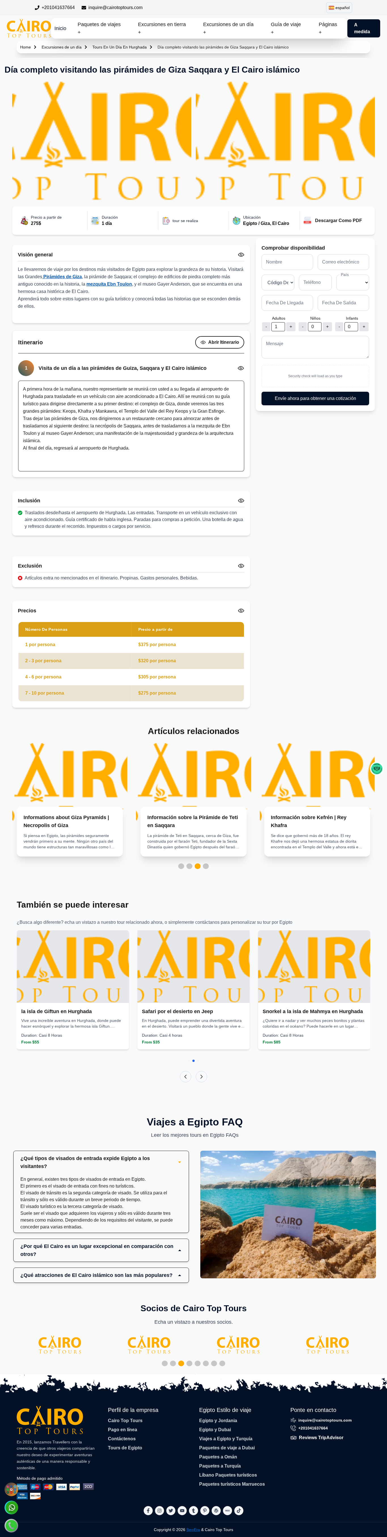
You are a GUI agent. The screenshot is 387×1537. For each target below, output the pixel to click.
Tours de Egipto (125, 1447)
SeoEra (193, 1529)
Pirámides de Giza (62, 276)
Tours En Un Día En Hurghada (119, 47)
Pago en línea (122, 1429)
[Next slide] (201, 1076)
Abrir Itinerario (223, 342)
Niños (315, 318)
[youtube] (182, 1510)
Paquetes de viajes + (99, 28)
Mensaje (274, 343)
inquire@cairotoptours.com (115, 7)
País (345, 274)
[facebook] (148, 1510)
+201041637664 (58, 7)
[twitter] (170, 1510)
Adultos (278, 318)
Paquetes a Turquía (220, 1466)
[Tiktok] (238, 1510)
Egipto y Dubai (215, 1429)
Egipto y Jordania (218, 1420)
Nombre (274, 262)
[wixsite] (227, 1510)
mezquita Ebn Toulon (109, 284)
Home (25, 47)
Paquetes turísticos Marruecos (232, 1484)
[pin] (204, 1510)
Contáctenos (122, 1438)
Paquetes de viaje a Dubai (227, 1447)
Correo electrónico (340, 262)
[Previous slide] (185, 1076)
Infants (352, 318)
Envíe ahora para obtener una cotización (315, 398)
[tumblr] (193, 1510)
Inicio (60, 28)
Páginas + (328, 28)
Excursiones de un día (62, 47)
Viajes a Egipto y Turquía (225, 1438)
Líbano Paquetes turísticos (228, 1475)
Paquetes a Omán (218, 1456)
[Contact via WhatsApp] (11, 1507)
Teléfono (312, 282)
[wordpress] (216, 1510)
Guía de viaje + (286, 28)
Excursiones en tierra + (162, 28)
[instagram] (159, 1510)
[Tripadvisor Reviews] (377, 768)
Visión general (35, 255)
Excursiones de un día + (228, 28)
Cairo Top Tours (125, 1420)
